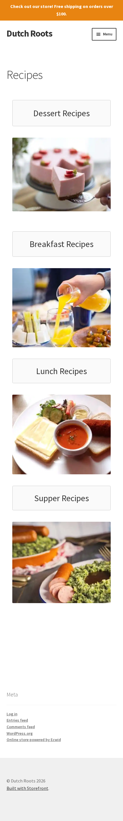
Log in (12, 713)
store (46, 6)
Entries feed (17, 720)
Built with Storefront (27, 788)
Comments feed (21, 726)
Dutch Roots (29, 33)
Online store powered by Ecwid (34, 739)
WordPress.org (20, 733)
